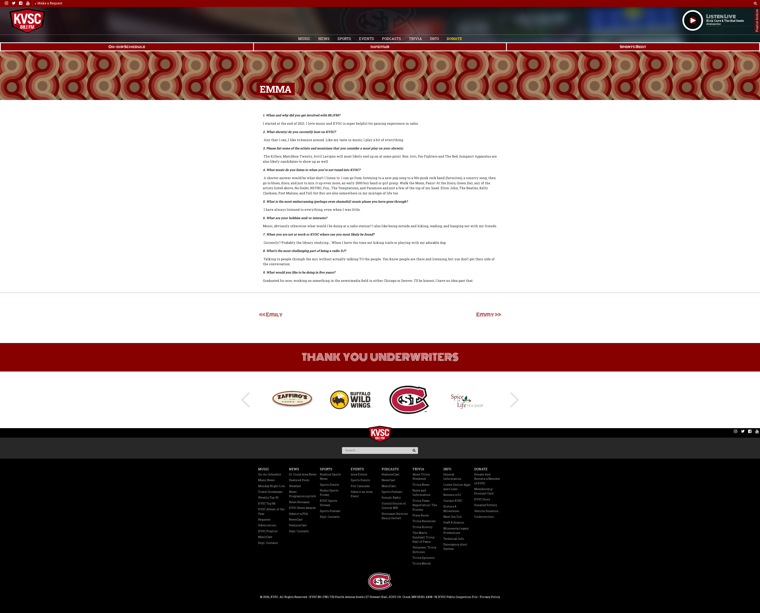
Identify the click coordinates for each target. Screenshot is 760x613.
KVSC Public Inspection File (458, 597)
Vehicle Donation (486, 511)
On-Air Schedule (269, 474)
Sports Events (329, 485)
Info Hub (379, 46)
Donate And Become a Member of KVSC (487, 478)
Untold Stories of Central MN (394, 506)
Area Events (359, 474)
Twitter (13, 3)
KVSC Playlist (268, 531)
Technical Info (453, 539)
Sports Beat (633, 46)
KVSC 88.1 (27, 21)
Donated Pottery (485, 505)
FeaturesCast (298, 525)
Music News (266, 480)
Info (434, 38)
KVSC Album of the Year (271, 511)
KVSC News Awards (302, 508)
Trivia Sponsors (423, 558)
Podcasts (391, 38)
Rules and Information (421, 492)
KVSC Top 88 (266, 503)
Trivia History (422, 527)
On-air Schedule (126, 46)
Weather (295, 486)
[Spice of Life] (468, 400)
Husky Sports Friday (329, 492)
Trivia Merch (421, 563)
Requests (264, 519)
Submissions (267, 525)
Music (304, 38)
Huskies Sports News (330, 476)
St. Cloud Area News (302, 474)
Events (366, 38)
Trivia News (420, 485)
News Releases (299, 502)
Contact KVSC (452, 501)
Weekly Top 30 (268, 497)
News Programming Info (302, 494)
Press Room (420, 515)
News (324, 38)
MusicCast (265, 537)
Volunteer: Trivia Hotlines (424, 550)
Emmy (485, 314)
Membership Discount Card (484, 491)
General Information (452, 476)
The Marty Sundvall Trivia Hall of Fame (423, 537)
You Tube (28, 3)
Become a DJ (452, 495)
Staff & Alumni (453, 522)
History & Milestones (451, 509)
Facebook (20, 3)
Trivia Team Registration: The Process (424, 505)
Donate (454, 38)
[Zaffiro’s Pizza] (292, 400)
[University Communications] (409, 400)
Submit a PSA (298, 514)
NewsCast (296, 519)
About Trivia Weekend (421, 476)
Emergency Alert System (455, 547)
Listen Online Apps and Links (456, 487)
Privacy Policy (490, 597)
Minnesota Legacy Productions (456, 531)
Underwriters (484, 517)
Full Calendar (360, 486)
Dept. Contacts (268, 543)
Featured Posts (299, 480)
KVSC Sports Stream (328, 503)
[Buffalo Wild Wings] (350, 400)
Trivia (415, 38)
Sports (344, 38)
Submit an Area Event (361, 494)
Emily (274, 314)
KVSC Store (482, 499)
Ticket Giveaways (270, 492)
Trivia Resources (424, 521)
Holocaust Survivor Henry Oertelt (395, 516)
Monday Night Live (271, 486)
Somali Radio (391, 497)
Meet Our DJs (452, 517)
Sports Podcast (330, 511)
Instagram (6, 3)
